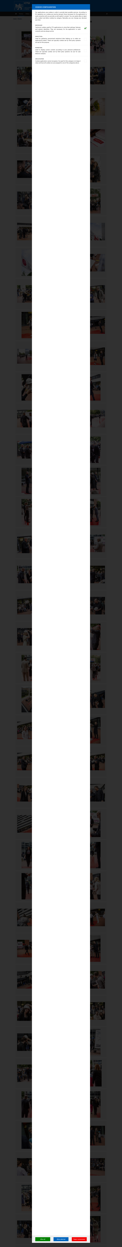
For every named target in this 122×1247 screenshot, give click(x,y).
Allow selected (61, 1239)
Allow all (42, 1239)
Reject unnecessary (79, 1239)
